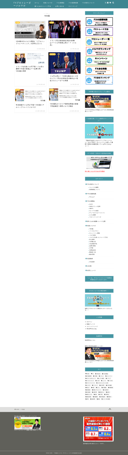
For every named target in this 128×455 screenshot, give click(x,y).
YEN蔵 (91, 229)
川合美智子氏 (93, 243)
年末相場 (88, 392)
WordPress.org (91, 328)
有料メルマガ (89, 394)
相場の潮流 (89, 396)
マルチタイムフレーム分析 (103, 383)
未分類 (89, 266)
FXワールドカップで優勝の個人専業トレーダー (28, 430)
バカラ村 (110, 380)
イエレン (102, 376)
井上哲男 (92, 239)
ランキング (95, 385)
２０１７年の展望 (106, 399)
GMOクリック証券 (94, 206)
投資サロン (102, 392)
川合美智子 (106, 389)
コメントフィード (92, 326)
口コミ (98, 387)
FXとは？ (92, 197)
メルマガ (88, 385)
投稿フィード (91, 324)
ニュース (104, 380)
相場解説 (96, 396)
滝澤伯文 (107, 394)
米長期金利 (103, 396)
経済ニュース (91, 270)
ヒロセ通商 (92, 215)
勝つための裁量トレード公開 (96, 221)
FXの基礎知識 (73, 3)
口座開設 (104, 387)
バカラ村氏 (92, 235)
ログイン (89, 321)
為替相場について (94, 189)
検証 (96, 394)
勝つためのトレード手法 (43, 6)
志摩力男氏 (92, 246)
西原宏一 (110, 396)
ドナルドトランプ (90, 380)
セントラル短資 (93, 210)
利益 (93, 387)
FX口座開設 (60, 3)
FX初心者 (98, 373)
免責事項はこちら (90, 340)
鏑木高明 (92, 254)
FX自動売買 (89, 376)
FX (92, 373)
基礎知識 (111, 387)
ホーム (37, 3)
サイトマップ (73, 6)
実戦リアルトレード (97, 389)
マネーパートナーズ (95, 217)
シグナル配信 (101, 378)
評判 (87, 399)
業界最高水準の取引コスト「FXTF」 (94, 443)
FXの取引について (88, 3)
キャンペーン (109, 376)
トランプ (108, 378)
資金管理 (93, 399)
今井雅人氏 (92, 241)
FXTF (91, 204)
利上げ (88, 387)
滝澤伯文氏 (92, 250)
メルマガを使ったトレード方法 (98, 237)
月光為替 (92, 261)
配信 (99, 399)
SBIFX (91, 208)
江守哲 (91, 248)
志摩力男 (95, 392)
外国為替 (88, 389)
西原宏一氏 (92, 252)
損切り (108, 392)
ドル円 (98, 380)
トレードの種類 (93, 187)
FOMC (88, 373)
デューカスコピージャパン (97, 212)
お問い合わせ (59, 6)
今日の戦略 (109, 385)
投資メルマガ (47, 3)
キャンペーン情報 (94, 233)
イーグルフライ (93, 231)
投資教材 (90, 258)
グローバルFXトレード (91, 378)
